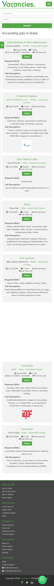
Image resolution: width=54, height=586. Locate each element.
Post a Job (6, 528)
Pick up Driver (27, 258)
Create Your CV (8, 507)
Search (27, 25)
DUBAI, (34, 100)
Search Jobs (6, 510)
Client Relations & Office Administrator (27, 42)
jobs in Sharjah (7, 494)
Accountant (27, 365)
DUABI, (26, 46)
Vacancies (25, 578)
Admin (27, 204)
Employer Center (8, 531)
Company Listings (9, 513)
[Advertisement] (27, 332)
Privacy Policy (7, 546)
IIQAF (13, 369)
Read (4, 516)
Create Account (8, 525)
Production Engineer (27, 96)
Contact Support (8, 534)
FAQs (4, 562)
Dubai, (25, 163)
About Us (5, 543)
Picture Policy (7, 549)
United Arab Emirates (39, 46)
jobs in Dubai (7, 488)
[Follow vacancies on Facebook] (22, 582)
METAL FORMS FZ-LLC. (17, 100)
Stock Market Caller (27, 159)
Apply (27, 56)
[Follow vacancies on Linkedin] (32, 582)
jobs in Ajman (7, 498)
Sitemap (5, 552)
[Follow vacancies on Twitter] (27, 582)
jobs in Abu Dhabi (8, 491)
